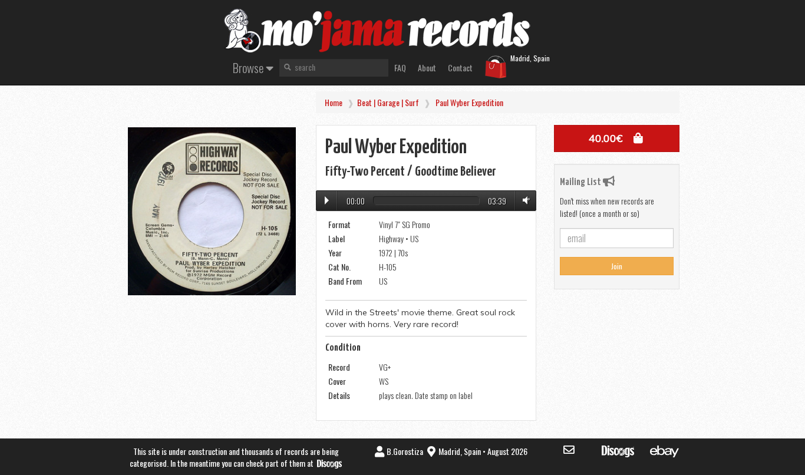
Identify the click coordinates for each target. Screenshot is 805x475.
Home (333, 102)
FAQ (400, 67)
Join (616, 266)
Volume (524, 200)
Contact (460, 67)
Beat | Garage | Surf (388, 102)
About (427, 67)
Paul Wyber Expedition (469, 102)
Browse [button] (249, 67)
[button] (616, 138)
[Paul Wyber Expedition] (212, 211)
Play (327, 200)
